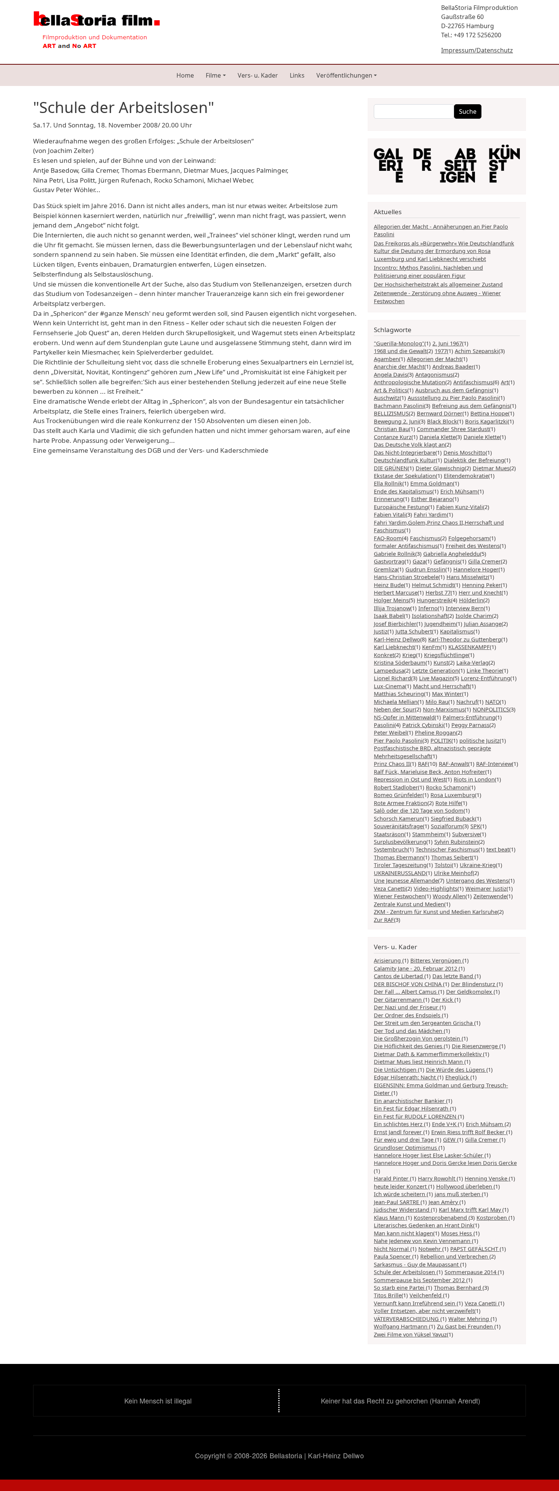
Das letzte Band (453, 976)
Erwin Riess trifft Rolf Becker (468, 1132)
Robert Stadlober (396, 787)
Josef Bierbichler (395, 623)
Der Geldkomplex (470, 991)
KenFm (431, 647)
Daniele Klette (482, 437)
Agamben (386, 359)
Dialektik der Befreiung (474, 460)
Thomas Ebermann (398, 857)
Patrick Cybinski (422, 725)
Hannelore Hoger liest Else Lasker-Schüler (429, 1155)
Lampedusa (389, 670)
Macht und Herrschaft (441, 686)
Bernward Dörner (439, 413)
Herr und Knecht (480, 592)
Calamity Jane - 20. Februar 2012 (416, 968)
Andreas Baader (453, 366)
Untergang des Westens (477, 880)
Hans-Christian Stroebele (406, 577)
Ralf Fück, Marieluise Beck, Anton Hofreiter (429, 771)
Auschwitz (387, 397)
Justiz (380, 631)
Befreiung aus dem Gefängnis (471, 405)
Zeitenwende (490, 896)
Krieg (409, 655)
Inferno (428, 608)
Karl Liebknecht (394, 647)
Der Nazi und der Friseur (407, 1007)
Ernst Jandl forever (398, 1132)
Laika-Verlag (472, 662)
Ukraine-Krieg (478, 865)
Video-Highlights (435, 888)
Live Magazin (436, 678)
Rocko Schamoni (447, 787)
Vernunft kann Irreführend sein (415, 1303)
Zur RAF (384, 919)
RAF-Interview (494, 763)
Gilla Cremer (484, 561)
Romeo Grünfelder (398, 795)
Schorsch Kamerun (398, 818)
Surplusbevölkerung (400, 841)
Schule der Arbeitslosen (405, 1272)
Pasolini (384, 725)
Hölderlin (471, 600)
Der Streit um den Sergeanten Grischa (424, 1022)
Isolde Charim (474, 615)
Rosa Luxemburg (452, 795)
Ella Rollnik (388, 483)
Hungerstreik (434, 600)
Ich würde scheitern (400, 1194)
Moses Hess (457, 1233)
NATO (492, 701)
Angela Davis (390, 374)
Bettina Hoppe (489, 413)
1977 (441, 351)
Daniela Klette (437, 437)
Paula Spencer (393, 1256)
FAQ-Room (388, 538)
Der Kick (442, 999)
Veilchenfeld (426, 1295)
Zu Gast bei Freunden (465, 1326)
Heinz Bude (389, 585)
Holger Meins (391, 600)
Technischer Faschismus (447, 849)
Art (504, 382)
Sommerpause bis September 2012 (420, 1280)
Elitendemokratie (466, 475)
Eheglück (457, 1077)
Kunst (441, 662)
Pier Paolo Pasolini (398, 740)
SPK (475, 826)
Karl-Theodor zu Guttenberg (464, 639)
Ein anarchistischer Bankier (410, 1100)
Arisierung (388, 960)
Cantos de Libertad (399, 976)
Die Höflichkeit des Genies (409, 1046)
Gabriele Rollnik (394, 553)
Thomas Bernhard (458, 1287)
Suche (467, 111)
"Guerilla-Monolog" (399, 343)
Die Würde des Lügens (456, 1069)
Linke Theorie (484, 670)
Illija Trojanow (392, 608)
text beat (497, 849)
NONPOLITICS (491, 709)
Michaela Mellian (396, 701)
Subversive (466, 834)
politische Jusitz (479, 740)
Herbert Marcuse (396, 592)
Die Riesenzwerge (475, 1046)
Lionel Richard (392, 678)
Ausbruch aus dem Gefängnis (453, 390)
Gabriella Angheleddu (451, 553)
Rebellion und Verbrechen (454, 1256)
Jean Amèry (444, 1202)
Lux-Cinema (389, 686)
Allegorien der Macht (434, 359)
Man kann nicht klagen (403, 1233)
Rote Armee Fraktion (400, 803)
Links (297, 75)
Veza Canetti (390, 888)
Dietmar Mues (491, 468)
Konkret (384, 655)
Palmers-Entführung (469, 717)
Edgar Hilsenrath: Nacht (405, 1077)
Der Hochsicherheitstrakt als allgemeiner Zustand (438, 284)
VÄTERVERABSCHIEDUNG (407, 1318)
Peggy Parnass (470, 725)
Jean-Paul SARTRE (397, 1202)
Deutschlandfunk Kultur (405, 460)
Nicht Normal (392, 1248)
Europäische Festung (401, 507)
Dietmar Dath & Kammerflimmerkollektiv (428, 1054)
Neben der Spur (394, 709)
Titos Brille (388, 1295)
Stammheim (428, 834)
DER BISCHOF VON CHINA (408, 984)
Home (185, 75)
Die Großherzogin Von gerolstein (418, 1038)
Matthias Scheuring (399, 693)
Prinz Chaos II (392, 763)
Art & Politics (390, 390)
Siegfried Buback (453, 818)
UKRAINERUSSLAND (400, 873)
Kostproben (492, 1217)
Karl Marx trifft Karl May (470, 1209)
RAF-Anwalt (453, 763)
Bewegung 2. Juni (396, 421)
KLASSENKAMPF (469, 647)
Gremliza (385, 569)
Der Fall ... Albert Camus (406, 991)
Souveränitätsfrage (398, 826)
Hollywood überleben (465, 1186)
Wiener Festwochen (399, 896)
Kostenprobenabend (441, 1217)
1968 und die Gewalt (400, 351)
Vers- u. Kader (258, 75)
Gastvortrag (389, 561)
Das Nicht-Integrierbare (404, 452)
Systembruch (391, 849)
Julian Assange (483, 623)
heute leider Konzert (401, 1186)
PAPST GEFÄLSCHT (475, 1248)
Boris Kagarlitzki (486, 421)
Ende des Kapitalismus (403, 491)
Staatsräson (389, 834)
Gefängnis (447, 561)
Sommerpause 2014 (471, 1272)
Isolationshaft (430, 615)
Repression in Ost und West (410, 779)
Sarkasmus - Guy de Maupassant (417, 1264)
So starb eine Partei (400, 1287)
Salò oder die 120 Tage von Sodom (419, 810)
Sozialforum (446, 826)
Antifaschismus (473, 382)
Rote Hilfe (448, 803)
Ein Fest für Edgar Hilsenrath (412, 1108)
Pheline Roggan (435, 732)
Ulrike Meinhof (453, 873)
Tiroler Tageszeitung (400, 865)
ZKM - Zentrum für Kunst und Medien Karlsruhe (435, 911)
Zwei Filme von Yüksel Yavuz (410, 1334)
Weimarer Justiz (486, 888)
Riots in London (474, 779)
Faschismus (425, 538)
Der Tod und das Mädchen (409, 1030)
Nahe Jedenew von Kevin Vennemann (423, 1240)
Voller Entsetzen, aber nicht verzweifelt (424, 1310)
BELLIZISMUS (391, 413)
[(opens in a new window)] (447, 165)
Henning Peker (481, 585)
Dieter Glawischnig (440, 468)
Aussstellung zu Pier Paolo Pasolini (453, 397)
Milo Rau (437, 701)
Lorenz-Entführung (485, 678)
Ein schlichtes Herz (399, 1124)
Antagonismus (434, 374)
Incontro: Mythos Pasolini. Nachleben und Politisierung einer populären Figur (428, 271)
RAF (423, 763)
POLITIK (440, 740)
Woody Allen (449, 896)
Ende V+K (445, 1124)
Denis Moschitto (464, 452)
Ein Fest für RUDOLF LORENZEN (416, 1116)
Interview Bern (465, 608)
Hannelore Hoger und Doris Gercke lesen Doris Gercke (445, 1162)
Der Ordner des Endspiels (408, 1015)
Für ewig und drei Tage (404, 1139)
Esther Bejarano (432, 499)
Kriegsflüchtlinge (446, 655)
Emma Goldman (431, 483)
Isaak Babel (389, 615)
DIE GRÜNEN (391, 468)
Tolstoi (443, 865)
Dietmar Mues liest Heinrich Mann (419, 1061)
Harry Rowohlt (437, 1178)
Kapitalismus (456, 631)
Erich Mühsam (459, 491)
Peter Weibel (390, 732)
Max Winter (447, 693)
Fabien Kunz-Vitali (459, 507)
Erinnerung (388, 499)
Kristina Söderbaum (400, 662)
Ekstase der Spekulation (405, 475)
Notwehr (430, 1248)
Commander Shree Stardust (453, 429)
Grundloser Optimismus (406, 1147)
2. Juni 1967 (447, 343)
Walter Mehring (469, 1318)
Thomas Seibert (451, 857)
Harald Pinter (392, 1178)
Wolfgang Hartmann (401, 1326)
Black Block (442, 421)
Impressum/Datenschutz (477, 50)
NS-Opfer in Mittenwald (404, 717)
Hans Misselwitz (467, 577)
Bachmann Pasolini (399, 405)
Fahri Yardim (430, 514)
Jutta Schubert (413, 631)
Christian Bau (391, 429)
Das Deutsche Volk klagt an (409, 444)
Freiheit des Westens (473, 545)
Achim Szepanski (477, 351)
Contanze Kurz (392, 437)
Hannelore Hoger (476, 569)
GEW (450, 1139)
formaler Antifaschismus (406, 545)
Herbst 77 (438, 592)
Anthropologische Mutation (409, 382)
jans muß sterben (458, 1194)
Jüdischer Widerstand (402, 1209)
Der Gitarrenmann (398, 999)
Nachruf (466, 701)
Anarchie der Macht (399, 366)
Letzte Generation (435, 670)
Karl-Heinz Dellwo (397, 639)
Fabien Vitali (390, 514)
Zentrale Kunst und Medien (409, 904)
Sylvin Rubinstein (456, 841)
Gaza (419, 561)
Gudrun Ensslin (425, 569)
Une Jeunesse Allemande (406, 880)
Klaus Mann (390, 1217)
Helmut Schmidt (433, 585)
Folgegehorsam (468, 538)
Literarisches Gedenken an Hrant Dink (423, 1225)
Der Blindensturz (474, 984)
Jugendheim (440, 623)
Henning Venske (487, 1178)
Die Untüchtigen (396, 1069)
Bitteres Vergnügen (436, 960)
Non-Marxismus (444, 709)
